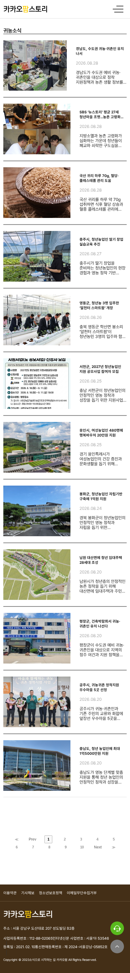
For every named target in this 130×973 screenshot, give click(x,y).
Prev (32, 839)
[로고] (25, 9)
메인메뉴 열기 (119, 9)
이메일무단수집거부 (82, 893)
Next (98, 847)
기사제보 (27, 893)
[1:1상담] (117, 928)
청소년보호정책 (50, 893)
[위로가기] (117, 946)
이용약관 (10, 893)
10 (82, 847)
